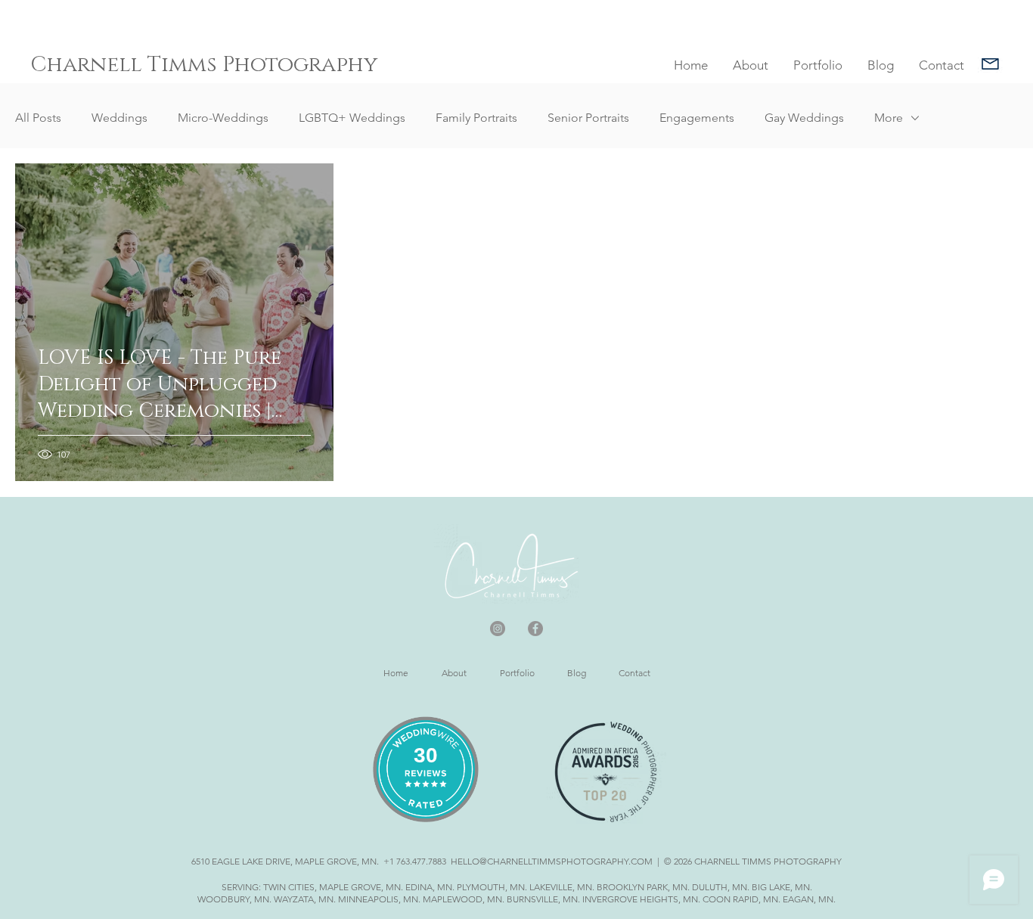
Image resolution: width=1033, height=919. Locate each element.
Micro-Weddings (223, 117)
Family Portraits (476, 117)
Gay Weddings (804, 117)
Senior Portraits (588, 117)
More (888, 117)
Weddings (119, 117)
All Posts (38, 117)
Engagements (696, 117)
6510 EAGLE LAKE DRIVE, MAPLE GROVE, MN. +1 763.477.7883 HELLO (335, 861)
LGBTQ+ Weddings (352, 117)
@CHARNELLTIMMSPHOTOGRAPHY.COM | (570, 861)
